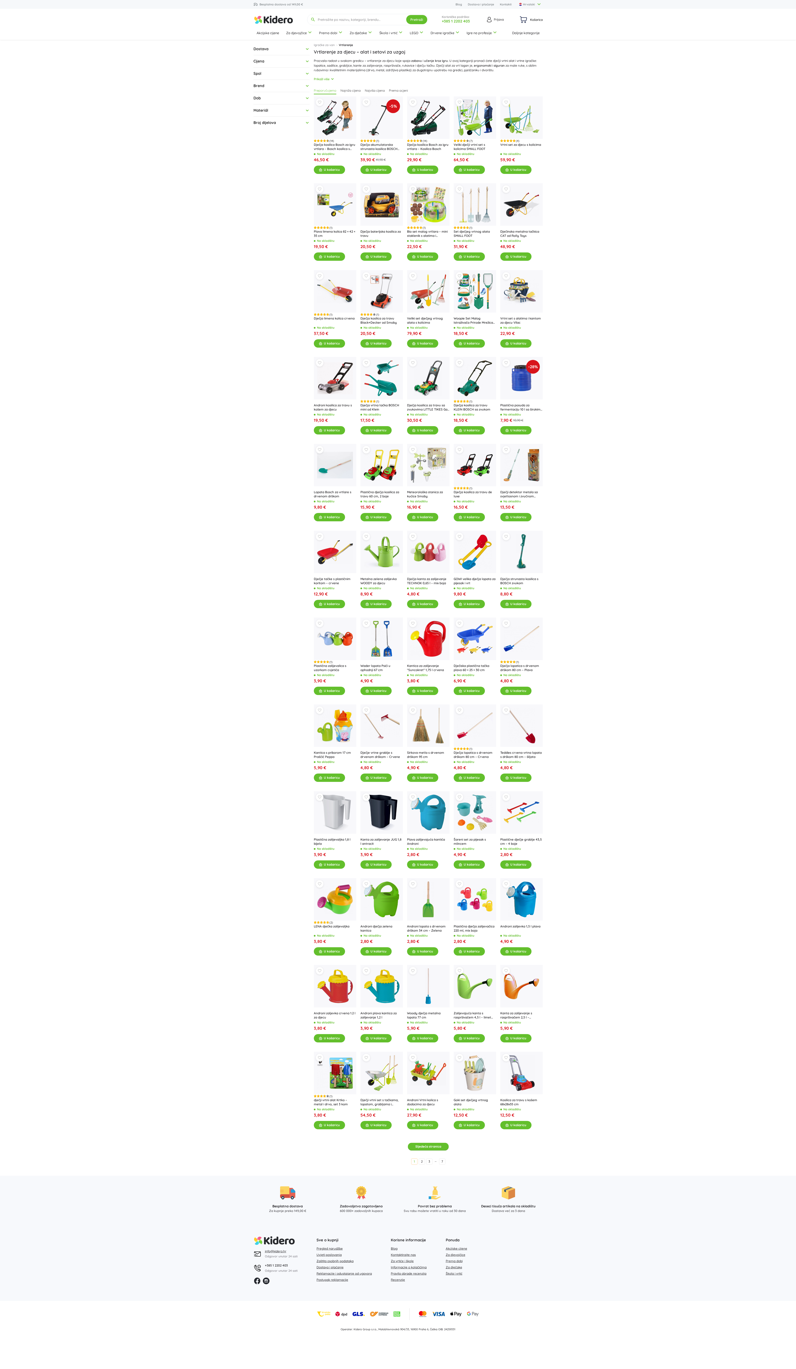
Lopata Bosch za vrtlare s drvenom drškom (332, 494)
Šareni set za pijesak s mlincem (470, 841)
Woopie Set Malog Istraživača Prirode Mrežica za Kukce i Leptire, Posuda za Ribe (473, 320)
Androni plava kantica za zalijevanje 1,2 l (378, 1015)
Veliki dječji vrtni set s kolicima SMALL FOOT (469, 147)
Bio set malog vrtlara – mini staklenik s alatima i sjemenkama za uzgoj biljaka (427, 234)
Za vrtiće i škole (402, 1261)
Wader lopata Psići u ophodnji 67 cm (375, 668)
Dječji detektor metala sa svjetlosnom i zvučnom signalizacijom (519, 494)
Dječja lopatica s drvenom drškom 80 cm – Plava (519, 668)
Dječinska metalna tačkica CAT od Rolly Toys (519, 234)
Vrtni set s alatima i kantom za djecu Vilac (520, 320)
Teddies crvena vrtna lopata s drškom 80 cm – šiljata (521, 755)
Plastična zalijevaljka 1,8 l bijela (332, 841)
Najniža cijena (350, 90)
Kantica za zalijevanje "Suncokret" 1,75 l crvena (425, 668)
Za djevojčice (296, 33)
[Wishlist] (319, 102)
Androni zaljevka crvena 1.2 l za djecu (334, 1015)
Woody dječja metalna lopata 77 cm (424, 1015)
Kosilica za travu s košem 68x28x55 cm (518, 1102)
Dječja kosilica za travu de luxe (473, 494)
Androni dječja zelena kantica (376, 928)
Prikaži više (322, 79)
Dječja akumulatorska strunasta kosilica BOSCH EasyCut (378, 147)
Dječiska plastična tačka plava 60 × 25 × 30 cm (471, 668)
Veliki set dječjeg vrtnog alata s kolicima (425, 320)
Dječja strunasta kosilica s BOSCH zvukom (519, 581)
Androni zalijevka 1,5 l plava (520, 926)
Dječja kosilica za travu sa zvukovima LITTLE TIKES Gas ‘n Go (428, 407)
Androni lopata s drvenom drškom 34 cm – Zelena (426, 928)
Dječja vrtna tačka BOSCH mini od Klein (379, 407)
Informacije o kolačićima (409, 1267)
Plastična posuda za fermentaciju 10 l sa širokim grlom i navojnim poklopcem (521, 407)
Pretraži (416, 19)
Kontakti (506, 4)
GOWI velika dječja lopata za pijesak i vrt (474, 581)
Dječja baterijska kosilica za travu (380, 234)
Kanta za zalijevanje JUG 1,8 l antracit (380, 841)
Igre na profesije (479, 33)
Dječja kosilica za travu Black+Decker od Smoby (378, 320)
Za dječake (358, 33)
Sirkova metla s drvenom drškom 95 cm (425, 755)
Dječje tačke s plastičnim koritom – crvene (332, 581)
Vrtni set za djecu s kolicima (520, 145)
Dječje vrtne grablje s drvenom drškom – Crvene (380, 755)
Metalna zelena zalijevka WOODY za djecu (378, 581)
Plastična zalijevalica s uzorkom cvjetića (330, 668)
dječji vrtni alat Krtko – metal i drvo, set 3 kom (331, 1102)
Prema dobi (328, 33)
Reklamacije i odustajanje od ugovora (344, 1273)
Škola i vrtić (388, 33)
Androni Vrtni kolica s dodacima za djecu (422, 1102)
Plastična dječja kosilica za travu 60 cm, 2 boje (379, 494)
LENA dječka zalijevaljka (331, 926)
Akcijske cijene (268, 33)
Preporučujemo (325, 90)
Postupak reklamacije (332, 1280)
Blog (459, 4)
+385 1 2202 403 (456, 21)
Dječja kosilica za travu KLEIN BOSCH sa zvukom (472, 407)
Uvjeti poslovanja (329, 1255)
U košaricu (332, 170)
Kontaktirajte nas (403, 1255)
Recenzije (398, 1280)
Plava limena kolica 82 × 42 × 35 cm (334, 234)
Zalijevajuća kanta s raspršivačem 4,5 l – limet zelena (472, 1015)
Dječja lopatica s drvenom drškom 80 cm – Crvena (473, 755)
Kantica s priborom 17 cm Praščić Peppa (332, 755)
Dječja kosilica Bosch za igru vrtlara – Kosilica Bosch (427, 147)
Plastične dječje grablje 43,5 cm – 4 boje (521, 841)
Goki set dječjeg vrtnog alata (471, 1102)
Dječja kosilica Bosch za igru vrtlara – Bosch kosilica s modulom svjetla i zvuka (334, 147)
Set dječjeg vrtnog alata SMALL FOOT (472, 234)
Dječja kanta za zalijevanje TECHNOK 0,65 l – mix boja (426, 581)
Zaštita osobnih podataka (335, 1261)
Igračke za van (324, 45)
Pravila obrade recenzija (408, 1273)
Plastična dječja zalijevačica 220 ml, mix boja (474, 928)
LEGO (414, 33)
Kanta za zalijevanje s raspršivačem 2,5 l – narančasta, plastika (516, 1015)
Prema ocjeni (398, 90)
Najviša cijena (375, 90)
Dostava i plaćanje (481, 4)
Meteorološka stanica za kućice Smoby (425, 494)
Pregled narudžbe (330, 1248)
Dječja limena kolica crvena (334, 318)
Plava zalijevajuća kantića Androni (426, 841)
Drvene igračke (442, 33)
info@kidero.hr (275, 1251)
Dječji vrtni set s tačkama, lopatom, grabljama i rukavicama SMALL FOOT (379, 1102)
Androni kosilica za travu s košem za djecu (333, 407)
